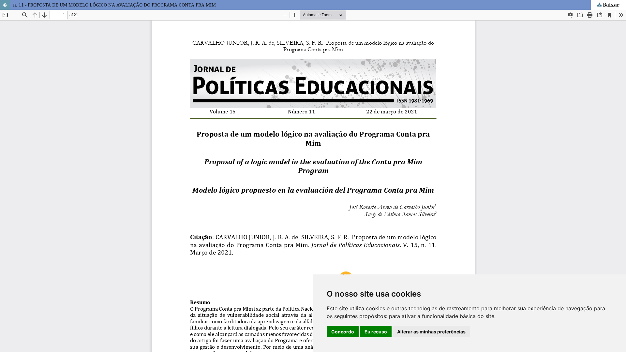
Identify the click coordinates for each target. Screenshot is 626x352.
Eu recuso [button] (376, 331)
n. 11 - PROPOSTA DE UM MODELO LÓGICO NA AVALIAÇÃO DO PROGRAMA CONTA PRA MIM (114, 5)
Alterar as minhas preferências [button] (431, 331)
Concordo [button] (342, 331)
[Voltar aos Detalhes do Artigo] (5, 5)
